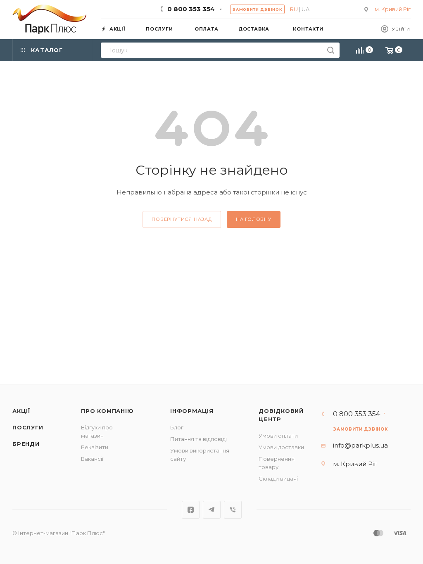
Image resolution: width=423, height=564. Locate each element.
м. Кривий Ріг (393, 9)
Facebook (191, 510)
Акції (21, 411)
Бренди (26, 444)
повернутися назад (182, 219)
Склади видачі (278, 478)
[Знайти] (331, 50)
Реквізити (94, 447)
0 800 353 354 (191, 9)
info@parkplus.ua (360, 445)
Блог (176, 427)
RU (294, 9)
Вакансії (92, 458)
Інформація (192, 411)
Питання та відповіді (198, 439)
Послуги (27, 427)
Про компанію (107, 411)
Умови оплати (278, 435)
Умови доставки (281, 447)
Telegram (212, 510)
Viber (233, 510)
